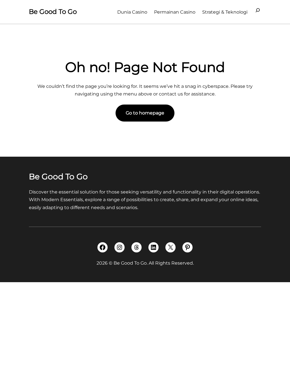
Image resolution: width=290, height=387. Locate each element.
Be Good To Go (53, 12)
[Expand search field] (257, 12)
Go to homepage (145, 113)
